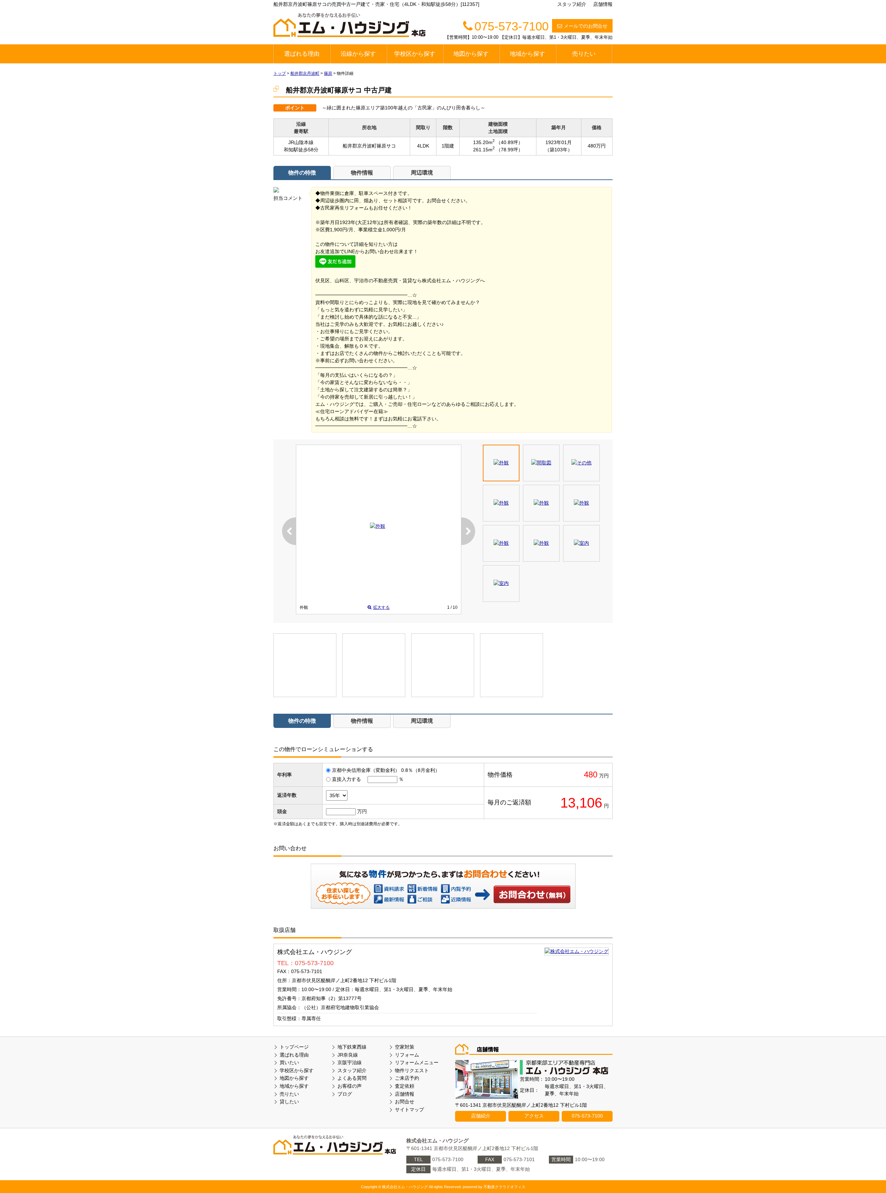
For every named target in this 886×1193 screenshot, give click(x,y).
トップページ (294, 1047)
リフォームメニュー (417, 1062)
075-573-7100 (587, 1116)
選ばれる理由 (301, 54)
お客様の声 (349, 1086)
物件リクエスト (412, 1070)
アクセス (534, 1116)
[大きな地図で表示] (576, 951)
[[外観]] (377, 526)
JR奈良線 (347, 1055)
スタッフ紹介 (571, 4)
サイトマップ (409, 1109)
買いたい (289, 1062)
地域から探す (527, 54)
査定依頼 (404, 1086)
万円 (362, 811)
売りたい (584, 54)
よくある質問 (352, 1078)
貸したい (289, 1101)
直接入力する (346, 779)
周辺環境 (422, 173)
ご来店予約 (407, 1078)
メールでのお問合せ (585, 26)
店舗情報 (603, 4)
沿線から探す (358, 54)
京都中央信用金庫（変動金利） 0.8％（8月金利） (386, 770)
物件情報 (362, 173)
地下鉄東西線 (352, 1047)
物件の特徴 (302, 173)
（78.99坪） (509, 149)
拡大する (381, 607)
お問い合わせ (532, 894)
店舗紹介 (480, 1116)
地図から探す (471, 54)
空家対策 (404, 1047)
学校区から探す (414, 54)
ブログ (344, 1094)
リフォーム (407, 1055)
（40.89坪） (509, 142)
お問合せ (404, 1101)
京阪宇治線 (349, 1062)
